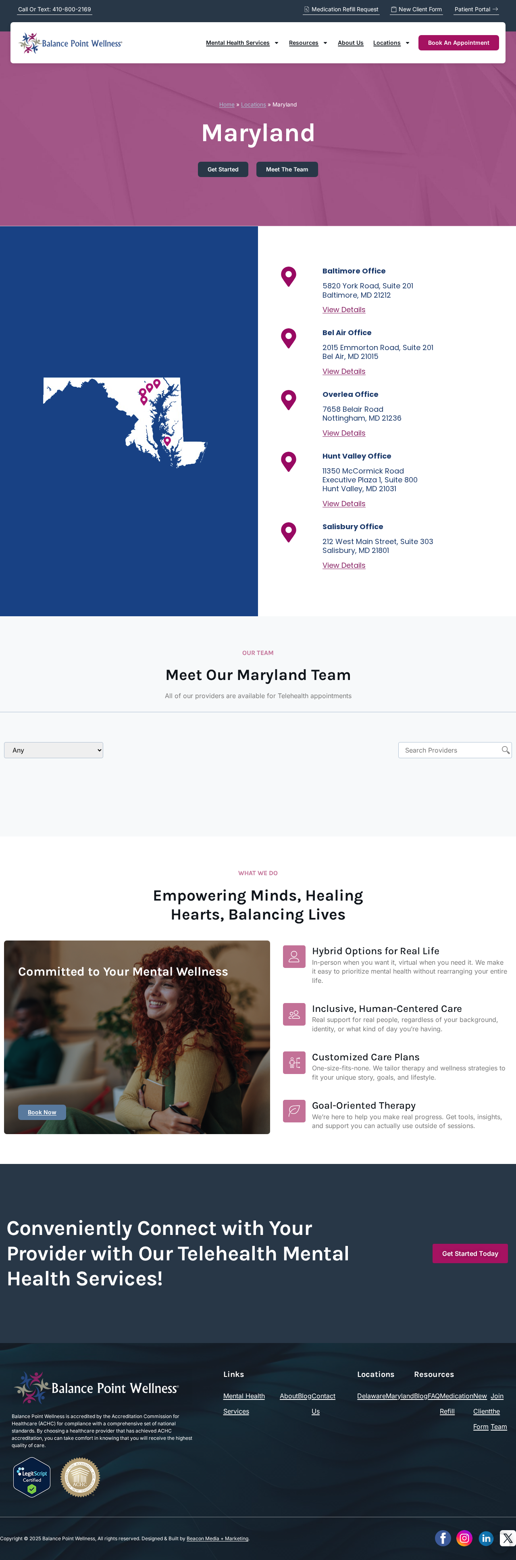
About (289, 1396)
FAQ (434, 1396)
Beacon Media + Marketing (217, 1538)
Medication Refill (456, 1403)
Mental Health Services (238, 42)
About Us (351, 42)
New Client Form (482, 1411)
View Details (344, 309)
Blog (305, 1396)
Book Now (42, 1112)
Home (227, 104)
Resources (303, 42)
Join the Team (499, 1411)
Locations (387, 42)
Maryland (400, 1396)
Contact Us (323, 1403)
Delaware (371, 1396)
